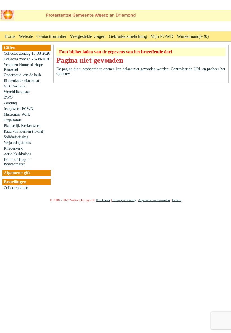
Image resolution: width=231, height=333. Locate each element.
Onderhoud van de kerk (22, 75)
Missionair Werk (17, 114)
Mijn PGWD (162, 36)
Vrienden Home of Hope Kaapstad (23, 67)
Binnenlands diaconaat (21, 80)
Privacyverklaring (124, 200)
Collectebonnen (16, 188)
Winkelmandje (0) (193, 36)
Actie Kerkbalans (17, 154)
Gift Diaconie (14, 86)
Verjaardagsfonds (17, 143)
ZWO (8, 97)
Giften (9, 47)
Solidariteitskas (16, 137)
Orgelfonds (12, 120)
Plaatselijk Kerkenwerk (22, 126)
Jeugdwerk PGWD (18, 109)
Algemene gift (17, 172)
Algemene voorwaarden (154, 200)
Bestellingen (15, 181)
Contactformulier (51, 36)
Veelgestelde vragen (87, 36)
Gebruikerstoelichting (128, 36)
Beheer (176, 200)
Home (10, 36)
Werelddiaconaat (17, 92)
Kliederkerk (13, 148)
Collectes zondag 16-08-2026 (27, 53)
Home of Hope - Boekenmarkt (17, 161)
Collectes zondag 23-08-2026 (27, 59)
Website (26, 36)
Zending (10, 103)
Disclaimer (103, 200)
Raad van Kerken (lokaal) (24, 131)
